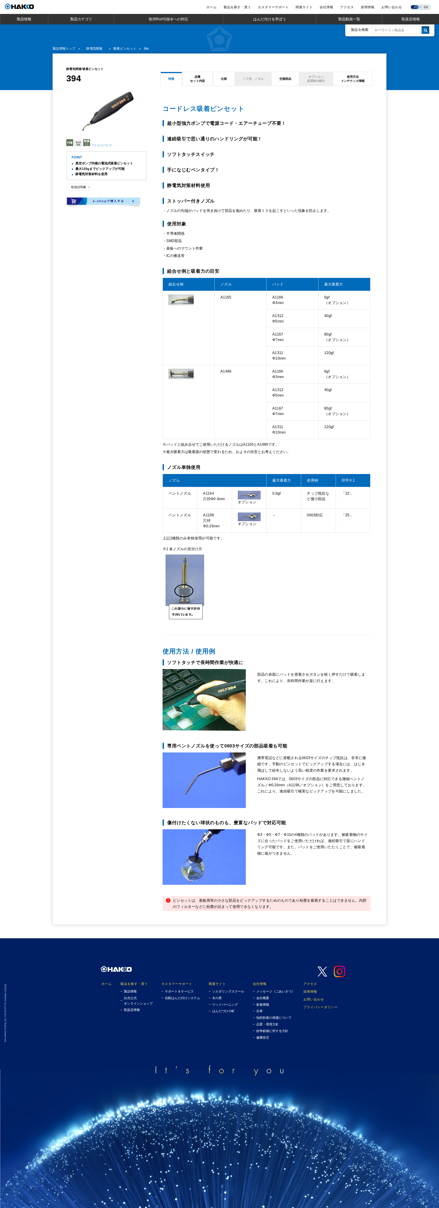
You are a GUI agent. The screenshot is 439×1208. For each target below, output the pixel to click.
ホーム (211, 7)
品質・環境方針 (267, 1024)
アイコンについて (102, 145)
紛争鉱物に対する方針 (272, 1031)
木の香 (217, 998)
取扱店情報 (411, 19)
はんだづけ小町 (223, 1011)
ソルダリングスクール (228, 991)
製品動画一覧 (349, 19)
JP (415, 7)
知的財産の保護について (274, 1017)
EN (426, 7)
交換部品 (285, 78)
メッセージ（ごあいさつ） (275, 991)
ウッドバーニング (225, 1004)
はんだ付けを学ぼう (269, 19)
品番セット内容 (197, 79)
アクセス (347, 7)
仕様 (224, 78)
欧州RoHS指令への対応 (168, 19)
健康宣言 (262, 1037)
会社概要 (262, 998)
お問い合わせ (391, 7)
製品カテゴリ (81, 19)
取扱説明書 (78, 187)
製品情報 (24, 19)
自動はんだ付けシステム (182, 998)
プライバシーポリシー (320, 1007)
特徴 (171, 78)
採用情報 (368, 7)
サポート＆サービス (179, 991)
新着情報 (262, 1004)
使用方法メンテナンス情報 (353, 79)
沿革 (259, 1011)
